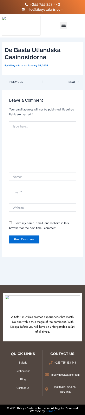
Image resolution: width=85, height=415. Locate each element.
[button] (63, 25)
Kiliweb (50, 411)
